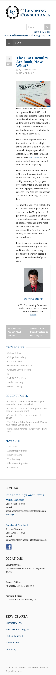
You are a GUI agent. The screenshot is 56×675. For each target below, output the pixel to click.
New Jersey (11, 649)
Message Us (12, 514)
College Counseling (16, 357)
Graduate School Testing (19, 369)
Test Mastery (13, 459)
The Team (12, 446)
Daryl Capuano (29, 69)
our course (34, 157)
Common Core (14, 361)
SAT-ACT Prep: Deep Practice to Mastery (39, 332)
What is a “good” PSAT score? (14, 332)
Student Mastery (15, 382)
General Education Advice (19, 365)
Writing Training (14, 386)
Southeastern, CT (14, 642)
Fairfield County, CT (15, 636)
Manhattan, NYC (14, 622)
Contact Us (12, 467)
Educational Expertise (17, 463)
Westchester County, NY (17, 629)
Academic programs (17, 450)
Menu (17, 42)
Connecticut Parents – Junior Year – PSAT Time (26, 430)
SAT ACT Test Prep (28, 73)
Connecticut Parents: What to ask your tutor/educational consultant (25, 402)
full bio (33, 314)
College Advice (14, 353)
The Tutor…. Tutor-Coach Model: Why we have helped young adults (26, 423)
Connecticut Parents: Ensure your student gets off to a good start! (26, 409)
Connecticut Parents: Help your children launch (25, 416)
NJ (8, 373)
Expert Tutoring (14, 454)
